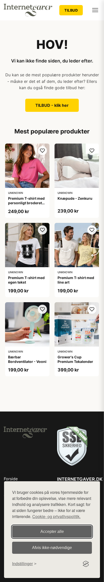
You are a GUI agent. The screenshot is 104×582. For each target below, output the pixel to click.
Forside (11, 478)
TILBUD (71, 10)
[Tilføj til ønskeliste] (42, 150)
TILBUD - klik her (52, 105)
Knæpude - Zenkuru (75, 198)
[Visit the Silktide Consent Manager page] (86, 564)
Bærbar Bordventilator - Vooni (27, 359)
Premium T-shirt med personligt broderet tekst (26, 203)
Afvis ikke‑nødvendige (52, 547)
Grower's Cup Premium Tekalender (75, 359)
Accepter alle (52, 531)
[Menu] (95, 10)
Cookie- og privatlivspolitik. (56, 516)
